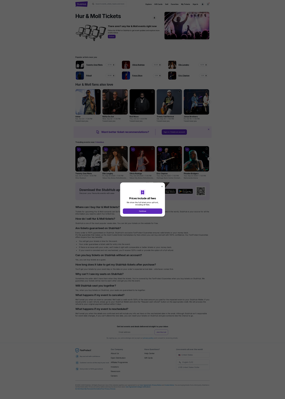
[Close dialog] (162, 186)
